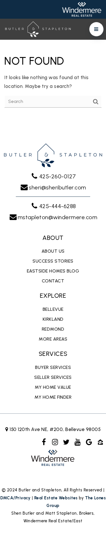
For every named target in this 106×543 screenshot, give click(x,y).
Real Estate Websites (56, 497)
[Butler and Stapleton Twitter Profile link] (66, 442)
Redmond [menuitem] (53, 329)
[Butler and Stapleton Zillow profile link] (100, 442)
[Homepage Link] (38, 28)
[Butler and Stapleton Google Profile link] (89, 442)
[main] (53, 80)
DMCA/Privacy (15, 497)
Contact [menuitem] (53, 281)
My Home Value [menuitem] (53, 387)
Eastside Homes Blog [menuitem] (53, 271)
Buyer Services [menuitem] (53, 367)
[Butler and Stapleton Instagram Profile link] (55, 442)
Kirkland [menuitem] (53, 319)
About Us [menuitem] (53, 251)
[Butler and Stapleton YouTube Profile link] (77, 442)
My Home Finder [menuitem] (53, 397)
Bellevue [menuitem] (53, 309)
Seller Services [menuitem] (53, 377)
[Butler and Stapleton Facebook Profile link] (44, 442)
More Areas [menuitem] (53, 339)
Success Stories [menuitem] (53, 261)
